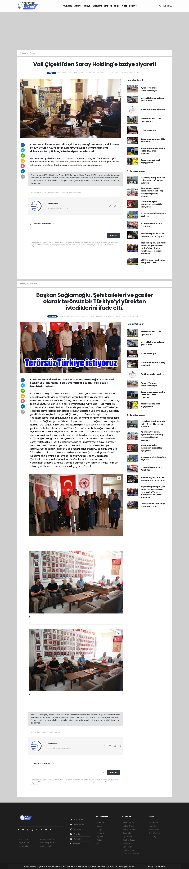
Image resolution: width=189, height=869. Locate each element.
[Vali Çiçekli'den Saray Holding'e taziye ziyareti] (70, 108)
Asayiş (78, 5)
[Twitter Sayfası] (24, 829)
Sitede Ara (153, 822)
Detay (150, 866)
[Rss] (42, 829)
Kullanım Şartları (47, 839)
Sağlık (117, 5)
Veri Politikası (24, 846)
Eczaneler (127, 833)
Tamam (161, 866)
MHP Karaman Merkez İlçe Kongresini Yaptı (153, 261)
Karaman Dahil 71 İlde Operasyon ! (151, 120)
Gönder (113, 235)
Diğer (132, 5)
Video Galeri (79, 824)
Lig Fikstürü (127, 836)
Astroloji (152, 836)
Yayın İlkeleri (24, 842)
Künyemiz (78, 839)
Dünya (87, 5)
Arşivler (77, 834)
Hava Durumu (129, 822)
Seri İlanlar (127, 847)
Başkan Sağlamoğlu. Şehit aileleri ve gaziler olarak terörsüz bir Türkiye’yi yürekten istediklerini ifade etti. (153, 248)
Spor (124, 5)
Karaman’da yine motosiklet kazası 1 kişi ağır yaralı (151, 204)
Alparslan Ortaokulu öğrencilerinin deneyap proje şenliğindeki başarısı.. (152, 192)
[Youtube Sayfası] (33, 829)
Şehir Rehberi (128, 850)
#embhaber (54, 732)
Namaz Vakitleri (129, 829)
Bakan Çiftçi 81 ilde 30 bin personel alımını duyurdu (153, 235)
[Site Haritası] (47, 829)
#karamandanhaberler (71, 192)
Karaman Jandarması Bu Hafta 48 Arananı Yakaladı (153, 151)
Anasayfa (24, 53)
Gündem (68, 5)
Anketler (152, 826)
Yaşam (33, 53)
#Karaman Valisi (52, 192)
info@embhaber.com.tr (58, 208)
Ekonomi (97, 5)
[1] (76, 504)
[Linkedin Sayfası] (38, 829)
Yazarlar (77, 829)
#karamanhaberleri (39, 732)
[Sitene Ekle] (51, 829)
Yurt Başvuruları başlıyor (153, 109)
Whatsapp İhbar (47, 842)
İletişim (76, 843)
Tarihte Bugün (129, 840)
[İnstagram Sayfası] (29, 829)
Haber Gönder (46, 846)
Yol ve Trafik (128, 826)
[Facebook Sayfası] (19, 829)
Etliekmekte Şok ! (149, 130)
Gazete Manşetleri (131, 853)
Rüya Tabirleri (155, 833)
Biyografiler (154, 829)
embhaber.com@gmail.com (60, 748)
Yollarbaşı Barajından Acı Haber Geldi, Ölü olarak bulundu (153, 180)
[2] (76, 582)
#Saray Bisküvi (36, 192)
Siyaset (108, 5)
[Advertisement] (94, 31)
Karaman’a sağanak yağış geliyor (150, 161)
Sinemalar (127, 843)
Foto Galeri (78, 819)
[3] (76, 659)
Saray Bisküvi (47, 158)
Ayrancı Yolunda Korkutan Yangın (149, 89)
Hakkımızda (23, 839)
